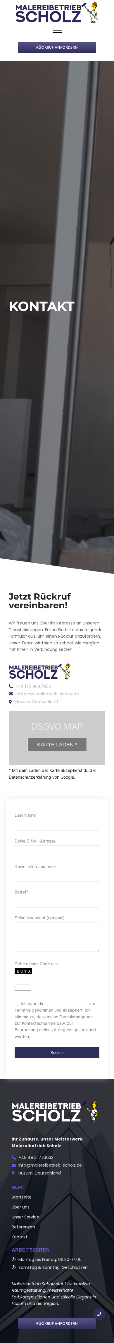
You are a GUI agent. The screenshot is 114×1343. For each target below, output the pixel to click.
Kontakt (19, 1237)
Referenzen (23, 1227)
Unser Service (25, 1217)
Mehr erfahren (89, 777)
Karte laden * (57, 745)
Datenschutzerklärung (67, 1003)
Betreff (21, 891)
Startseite (22, 1197)
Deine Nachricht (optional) (40, 917)
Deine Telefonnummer (35, 866)
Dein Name (25, 815)
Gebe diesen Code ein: (55, 1000)
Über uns (21, 1207)
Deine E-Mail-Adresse (35, 840)
